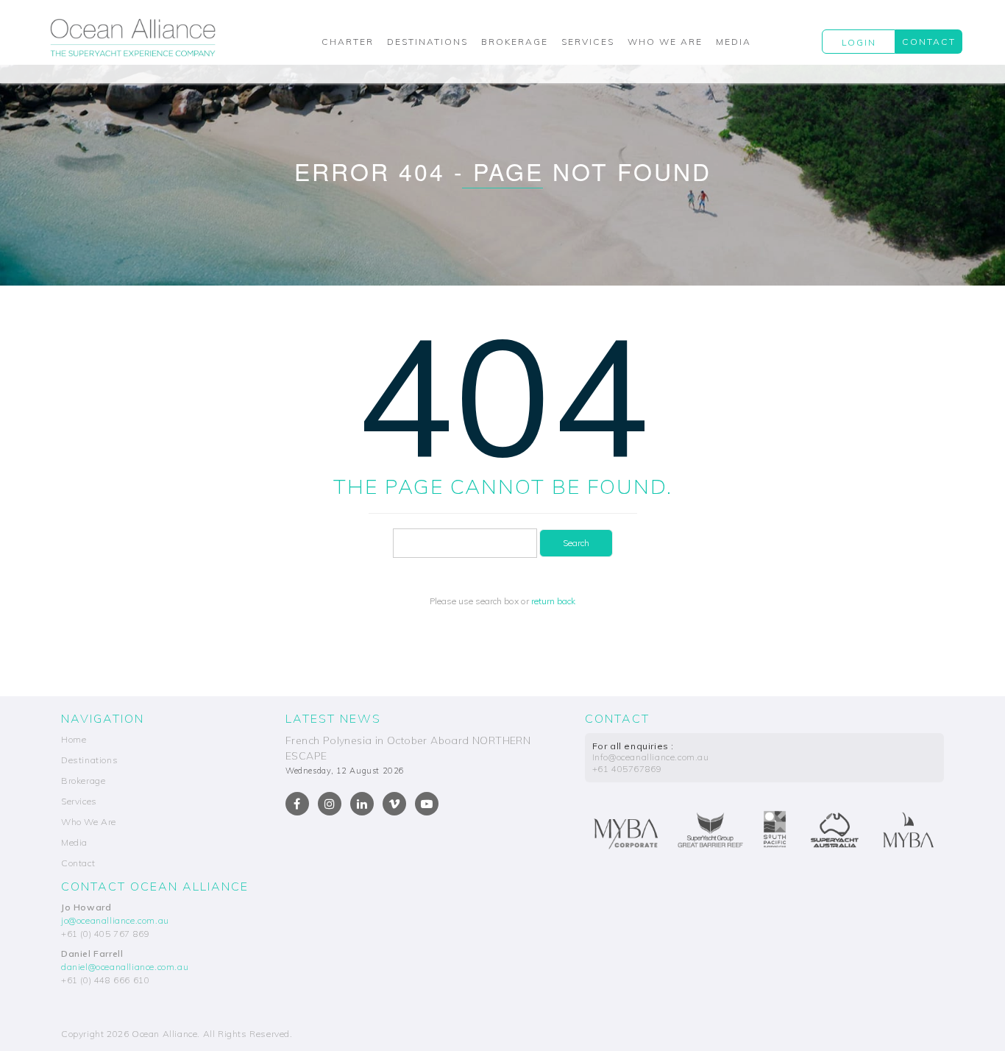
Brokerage (514, 41)
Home (73, 739)
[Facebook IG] (329, 803)
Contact (929, 41)
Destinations (427, 41)
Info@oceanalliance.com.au (650, 756)
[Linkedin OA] (362, 803)
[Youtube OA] (426, 803)
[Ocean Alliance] (133, 37)
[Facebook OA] (297, 803)
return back (553, 600)
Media (733, 41)
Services (587, 41)
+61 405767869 (627, 768)
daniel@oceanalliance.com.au (124, 966)
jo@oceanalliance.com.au (115, 920)
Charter (348, 41)
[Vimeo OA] (394, 803)
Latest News (333, 718)
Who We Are (665, 41)
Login (859, 42)
